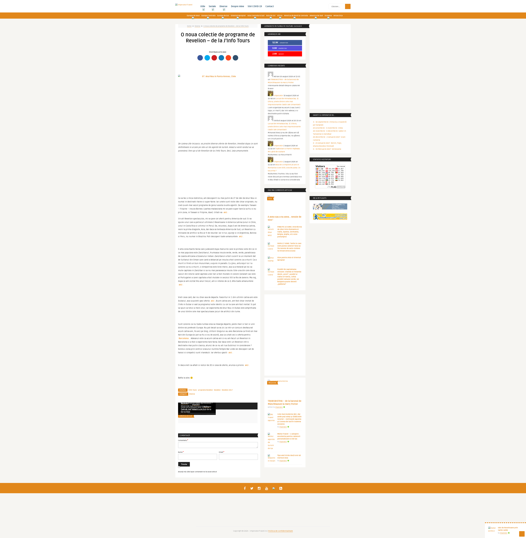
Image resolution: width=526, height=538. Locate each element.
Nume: (181, 452)
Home (189, 26)
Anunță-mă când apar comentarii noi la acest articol (197, 472)
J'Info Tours (192, 390)
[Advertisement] (218, 173)
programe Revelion (205, 390)
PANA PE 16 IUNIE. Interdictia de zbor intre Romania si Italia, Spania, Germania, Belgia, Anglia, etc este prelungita (289, 232)
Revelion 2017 (227, 390)
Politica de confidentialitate (280, 531)
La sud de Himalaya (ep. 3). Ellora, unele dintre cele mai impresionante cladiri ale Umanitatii (284, 101)
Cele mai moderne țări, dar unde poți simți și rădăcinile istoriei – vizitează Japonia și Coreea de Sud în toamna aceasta (289, 419)
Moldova (272, 383)
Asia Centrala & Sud (256, 16)
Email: (221, 452)
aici (225, 212)
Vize (270, 199)
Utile (202, 6)
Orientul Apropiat (238, 16)
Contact (269, 6)
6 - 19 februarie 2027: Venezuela (327, 149)
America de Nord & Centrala (296, 16)
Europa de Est (223, 16)
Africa (279, 16)
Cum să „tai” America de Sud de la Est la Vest (196, 410)
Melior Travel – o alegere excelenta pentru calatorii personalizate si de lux (288, 436)
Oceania (328, 16)
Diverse (223, 6)
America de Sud (316, 16)
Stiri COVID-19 (255, 6)
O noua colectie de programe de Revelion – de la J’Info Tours (226, 26)
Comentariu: (183, 440)
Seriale (212, 6)
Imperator (196, 405)
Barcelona (184, 338)
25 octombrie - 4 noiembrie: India (328, 128)
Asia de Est (270, 16)
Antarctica (338, 16)
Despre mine (237, 6)
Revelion (217, 390)
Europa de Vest (193, 16)
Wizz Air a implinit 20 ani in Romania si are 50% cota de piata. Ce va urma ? (284, 167)
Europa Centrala (208, 16)
